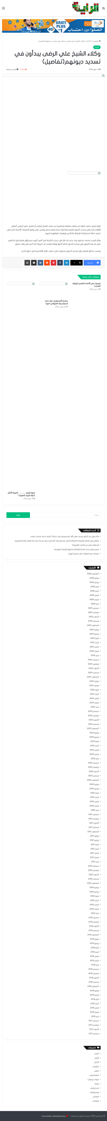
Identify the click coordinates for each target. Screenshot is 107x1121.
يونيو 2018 (94, 995)
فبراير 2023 (94, 754)
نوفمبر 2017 (94, 1025)
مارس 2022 (94, 802)
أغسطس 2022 (93, 780)
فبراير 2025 (94, 651)
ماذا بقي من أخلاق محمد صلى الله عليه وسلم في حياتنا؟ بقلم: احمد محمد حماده (65, 536)
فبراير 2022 (94, 806)
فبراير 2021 (94, 857)
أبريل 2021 (95, 849)
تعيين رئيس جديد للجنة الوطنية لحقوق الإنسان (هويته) (76, 549)
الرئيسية (95, 41)
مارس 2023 (94, 750)
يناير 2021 (95, 862)
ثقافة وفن (94, 1075)
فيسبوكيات (94, 1092)
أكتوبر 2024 (94, 668)
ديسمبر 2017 (94, 1021)
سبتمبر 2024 (93, 673)
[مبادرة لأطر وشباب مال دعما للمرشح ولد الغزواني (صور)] (53, 290)
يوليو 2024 (94, 681)
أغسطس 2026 (93, 574)
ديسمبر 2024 (93, 660)
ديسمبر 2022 (93, 763)
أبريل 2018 (95, 1004)
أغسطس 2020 (93, 883)
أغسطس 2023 (93, 728)
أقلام (96, 1058)
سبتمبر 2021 (94, 827)
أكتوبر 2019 (94, 926)
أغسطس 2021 (93, 832)
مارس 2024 (94, 698)
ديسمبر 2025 (93, 608)
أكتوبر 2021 (94, 823)
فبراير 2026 (94, 600)
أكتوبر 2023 (94, 720)
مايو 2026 (94, 587)
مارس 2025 (94, 647)
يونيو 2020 (94, 892)
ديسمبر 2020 (93, 866)
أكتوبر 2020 (94, 875)
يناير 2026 (95, 604)
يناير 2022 (95, 810)
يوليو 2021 (94, 836)
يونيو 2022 (94, 789)
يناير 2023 (95, 759)
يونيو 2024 (94, 686)
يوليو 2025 (94, 630)
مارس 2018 (94, 1008)
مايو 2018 (95, 999)
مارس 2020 (94, 905)
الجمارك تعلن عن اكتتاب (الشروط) (85, 545)
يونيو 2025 (94, 634)
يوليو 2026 (94, 578)
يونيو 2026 (94, 582)
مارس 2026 (94, 595)
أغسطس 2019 (93, 935)
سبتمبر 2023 (93, 724)
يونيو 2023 (94, 737)
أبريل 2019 (95, 952)
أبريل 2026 (94, 591)
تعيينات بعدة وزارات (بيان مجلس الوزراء (83, 554)
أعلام (96, 1054)
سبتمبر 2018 (94, 982)
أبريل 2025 (94, 643)
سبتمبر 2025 (93, 621)
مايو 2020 (94, 896)
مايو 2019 (95, 948)
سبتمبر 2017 (94, 1034)
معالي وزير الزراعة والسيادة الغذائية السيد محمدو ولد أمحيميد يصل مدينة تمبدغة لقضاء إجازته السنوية (57, 541)
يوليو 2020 (94, 888)
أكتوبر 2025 (94, 617)
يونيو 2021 (94, 840)
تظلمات (96, 1067)
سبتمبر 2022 (93, 776)
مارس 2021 (94, 853)
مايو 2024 (94, 690)
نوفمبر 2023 (93, 716)
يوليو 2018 (94, 991)
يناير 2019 (95, 965)
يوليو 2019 (94, 939)
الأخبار (88, 41)
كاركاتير (96, 1097)
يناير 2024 (95, 707)
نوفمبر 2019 (93, 922)
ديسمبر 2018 (93, 969)
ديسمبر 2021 (93, 814)
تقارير (96, 1071)
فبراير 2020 (94, 909)
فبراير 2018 (94, 1012)
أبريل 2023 (94, 746)
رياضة (97, 1084)
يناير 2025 (95, 655)
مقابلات (95, 1101)
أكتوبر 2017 (94, 1029)
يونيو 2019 (94, 943)
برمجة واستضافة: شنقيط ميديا (54, 1116)
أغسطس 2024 (93, 677)
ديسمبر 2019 (93, 918)
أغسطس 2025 (93, 625)
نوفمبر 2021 (93, 819)
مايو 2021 (95, 845)
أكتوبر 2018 (94, 978)
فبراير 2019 (94, 961)
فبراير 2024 (94, 703)
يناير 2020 (95, 913)
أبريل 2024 (94, 694)
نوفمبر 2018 (93, 973)
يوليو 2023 (94, 733)
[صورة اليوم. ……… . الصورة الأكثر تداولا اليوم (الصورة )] (20, 386)
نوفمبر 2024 (93, 664)
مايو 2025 (94, 638)
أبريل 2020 (94, 900)
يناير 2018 (95, 1016)
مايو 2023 (94, 741)
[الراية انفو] (85, 8)
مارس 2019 (94, 956)
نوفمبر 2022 (93, 767)
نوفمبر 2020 (93, 870)
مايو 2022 (94, 793)
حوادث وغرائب (93, 1080)
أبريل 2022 (94, 797)
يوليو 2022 (94, 784)
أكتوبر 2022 (94, 771)
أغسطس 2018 (93, 986)
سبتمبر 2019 (94, 930)
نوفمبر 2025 (93, 612)
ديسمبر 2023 (93, 711)
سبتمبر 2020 (93, 879)
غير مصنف (94, 1088)
